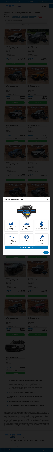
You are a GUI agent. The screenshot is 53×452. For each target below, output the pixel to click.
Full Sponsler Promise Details (26, 247)
